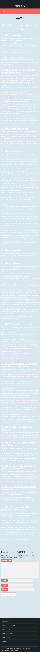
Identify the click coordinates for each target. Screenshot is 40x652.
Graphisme (8, 633)
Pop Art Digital (9, 625)
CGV (5, 641)
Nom (3, 581)
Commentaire (6, 560)
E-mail (4, 585)
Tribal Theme (14, 650)
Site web (4, 589)
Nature (7, 629)
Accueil (7, 621)
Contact (7, 637)
